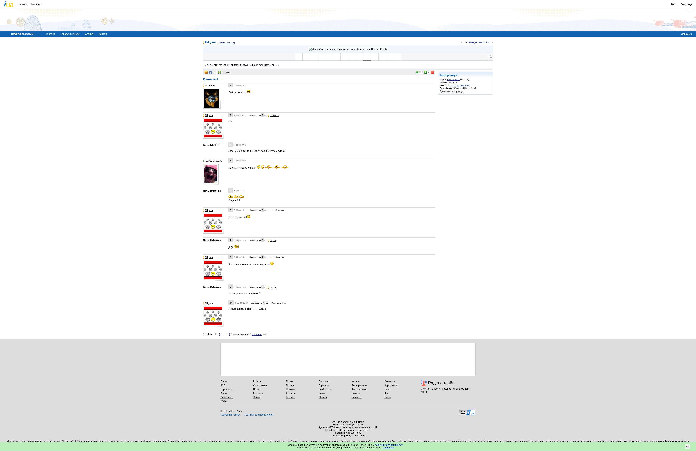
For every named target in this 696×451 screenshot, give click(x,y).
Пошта (223, 381)
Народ (256, 389)
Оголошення (260, 385)
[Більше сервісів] (214, 72)
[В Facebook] (210, 72)
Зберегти (226, 72)
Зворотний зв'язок (230, 414)
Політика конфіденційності (258, 414)
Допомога (686, 34)
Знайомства (325, 389)
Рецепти (290, 397)
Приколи (290, 389)
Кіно (386, 393)
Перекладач (227, 389)
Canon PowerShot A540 (458, 85)
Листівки (290, 393)
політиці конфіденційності (389, 445)
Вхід (673, 4)
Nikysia (210, 42)
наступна (484, 42)
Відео (223, 393)
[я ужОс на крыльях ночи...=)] (344, 57)
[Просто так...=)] (348, 49)
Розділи (35, 4)
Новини (356, 393)
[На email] (206, 72)
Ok (687, 446)
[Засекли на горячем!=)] (352, 57)
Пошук (289, 381)
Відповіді (357, 397)
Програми (324, 381)
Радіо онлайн (441, 382)
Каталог (356, 381)
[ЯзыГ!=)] (382, 57)
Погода (290, 385)
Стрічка (89, 34)
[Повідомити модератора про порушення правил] (432, 72)
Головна (22, 4)
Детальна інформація (451, 91)
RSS (222, 385)
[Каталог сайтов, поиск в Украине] (467, 411)
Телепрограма (359, 385)
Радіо (223, 401)
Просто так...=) (226, 42)
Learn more (388, 447)
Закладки (389, 381)
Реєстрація (686, 4)
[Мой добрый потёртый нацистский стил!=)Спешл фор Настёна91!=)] (367, 57)
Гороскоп (324, 385)
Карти (322, 393)
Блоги (387, 389)
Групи (387, 397)
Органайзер (226, 397)
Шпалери (258, 393)
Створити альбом (70, 34)
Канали (103, 34)
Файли (256, 397)
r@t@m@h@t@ (213, 161)
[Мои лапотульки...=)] (337, 57)
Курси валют (391, 385)
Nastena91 (210, 85)
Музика (323, 397)
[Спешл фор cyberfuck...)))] (359, 57)
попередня (471, 42)
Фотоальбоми (359, 389)
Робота (257, 381)
